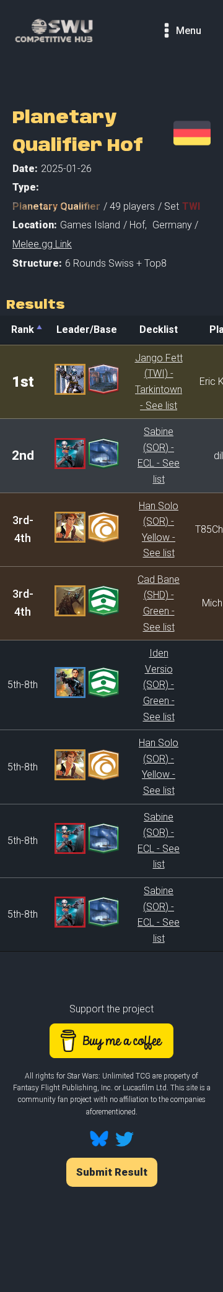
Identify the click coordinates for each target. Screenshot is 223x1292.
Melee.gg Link (42, 244)
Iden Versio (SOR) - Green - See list (159, 684)
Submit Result (111, 1172)
